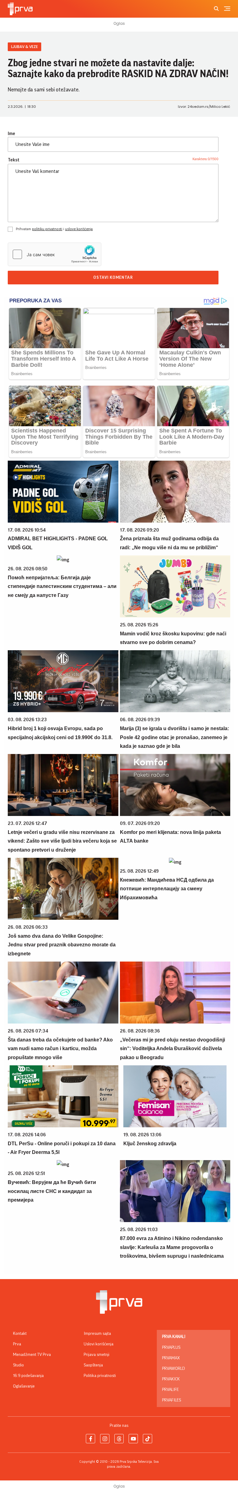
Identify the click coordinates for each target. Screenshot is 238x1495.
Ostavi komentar (113, 277)
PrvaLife (170, 1390)
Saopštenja (93, 1365)
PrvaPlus (171, 1347)
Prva (17, 1344)
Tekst (14, 159)
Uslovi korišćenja (98, 1344)
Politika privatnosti (100, 1376)
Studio (18, 1365)
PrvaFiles (171, 1400)
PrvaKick (171, 1379)
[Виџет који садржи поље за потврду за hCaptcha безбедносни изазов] (54, 254)
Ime (11, 133)
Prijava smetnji (96, 1355)
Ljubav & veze (24, 46)
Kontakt (20, 1333)
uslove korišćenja (79, 229)
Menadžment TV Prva (32, 1355)
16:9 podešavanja (28, 1376)
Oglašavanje (24, 1386)
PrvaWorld (173, 1368)
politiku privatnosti (47, 229)
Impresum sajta (97, 1333)
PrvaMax (171, 1358)
